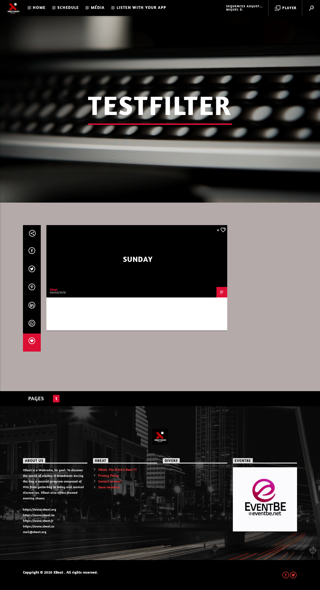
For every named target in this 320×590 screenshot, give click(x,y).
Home (39, 7)
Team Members (109, 487)
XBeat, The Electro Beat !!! (117, 470)
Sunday (138, 259)
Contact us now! (109, 481)
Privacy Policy (108, 475)
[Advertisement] (265, 295)
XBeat (53, 290)
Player (289, 7)
